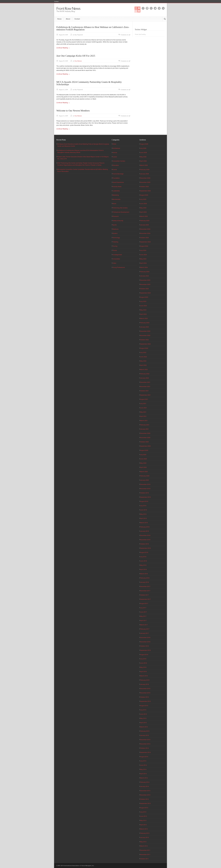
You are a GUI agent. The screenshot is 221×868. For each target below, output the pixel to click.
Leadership (116, 191)
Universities (116, 259)
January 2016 (144, 684)
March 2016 (144, 676)
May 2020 (143, 463)
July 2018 (143, 557)
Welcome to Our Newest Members (73, 110)
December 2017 (145, 586)
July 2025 (143, 199)
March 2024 (144, 267)
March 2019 (144, 523)
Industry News (117, 186)
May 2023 (143, 310)
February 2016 (144, 680)
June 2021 (143, 408)
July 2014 (143, 761)
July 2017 (143, 608)
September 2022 (145, 344)
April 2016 (143, 671)
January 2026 (144, 174)
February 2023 (144, 323)
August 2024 (144, 246)
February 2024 (144, 272)
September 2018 (145, 548)
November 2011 (145, 854)
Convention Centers (119, 161)
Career (115, 157)
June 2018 (143, 561)
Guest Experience (118, 182)
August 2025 (144, 195)
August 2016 (144, 654)
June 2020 (143, 459)
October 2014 (144, 748)
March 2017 (144, 625)
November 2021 (145, 386)
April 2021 (143, 416)
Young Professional (119, 267)
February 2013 (144, 833)
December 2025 (145, 178)
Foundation (116, 178)
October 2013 (144, 799)
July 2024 (143, 250)
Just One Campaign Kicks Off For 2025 (75, 55)
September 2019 (145, 497)
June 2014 (143, 765)
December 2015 (145, 688)
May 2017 (143, 616)
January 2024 (144, 276)
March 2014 (144, 778)
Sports (115, 225)
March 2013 (144, 829)
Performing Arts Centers (120, 208)
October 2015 (144, 697)
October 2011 (144, 859)
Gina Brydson (78, 61)
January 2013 (144, 837)
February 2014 (144, 782)
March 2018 (144, 574)
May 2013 (143, 820)
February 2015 (144, 731)
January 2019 (144, 531)
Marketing (116, 195)
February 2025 (144, 220)
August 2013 (144, 808)
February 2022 (144, 374)
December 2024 (145, 229)
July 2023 (143, 301)
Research (116, 216)
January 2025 (144, 225)
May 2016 (143, 667)
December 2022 (145, 331)
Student (115, 233)
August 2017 (144, 603)
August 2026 (144, 144)
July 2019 (143, 505)
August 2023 (144, 297)
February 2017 (144, 629)
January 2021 (144, 429)
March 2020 (144, 471)
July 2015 (143, 710)
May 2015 (143, 718)
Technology (116, 237)
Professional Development (121, 212)
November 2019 (145, 488)
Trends (115, 250)
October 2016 (144, 646)
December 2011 (145, 850)
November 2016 (145, 642)
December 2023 (145, 280)
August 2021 (144, 399)
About (68, 19)
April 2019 (143, 518)
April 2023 (143, 314)
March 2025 (144, 216)
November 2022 (145, 335)
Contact (56, 1)
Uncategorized (117, 254)
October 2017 (144, 595)
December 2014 (145, 739)
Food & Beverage (118, 174)
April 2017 (143, 620)
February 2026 (144, 169)
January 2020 (144, 480)
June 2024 (143, 254)
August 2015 (144, 705)
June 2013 (143, 816)
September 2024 (145, 242)
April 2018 (143, 569)
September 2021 (145, 395)
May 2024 (143, 259)
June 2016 (143, 663)
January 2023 (144, 327)
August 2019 (144, 501)
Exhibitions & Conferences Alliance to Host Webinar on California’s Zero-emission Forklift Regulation (92, 28)
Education (116, 165)
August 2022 (144, 348)
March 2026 (144, 165)
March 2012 (144, 846)
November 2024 (145, 233)
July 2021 (143, 403)
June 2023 (143, 306)
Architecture (116, 148)
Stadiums (115, 229)
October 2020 (144, 442)
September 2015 (145, 701)
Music (114, 203)
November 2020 (145, 437)
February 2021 (144, 425)
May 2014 (143, 769)
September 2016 (145, 650)
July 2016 (143, 659)
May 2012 (143, 842)
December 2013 (145, 791)
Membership (116, 199)
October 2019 (144, 493)
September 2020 (145, 446)
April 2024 (143, 263)
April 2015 (143, 722)
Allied (114, 144)
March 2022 (144, 369)
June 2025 (143, 203)
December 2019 (145, 484)
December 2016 (145, 637)
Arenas (115, 152)
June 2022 (143, 357)
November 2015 (145, 693)
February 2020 (144, 476)
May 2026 (143, 157)
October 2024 (144, 237)
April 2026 (143, 161)
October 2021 (144, 391)
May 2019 (143, 514)
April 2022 (143, 365)
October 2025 (144, 186)
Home (59, 19)
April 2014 (143, 774)
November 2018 (145, 540)
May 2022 (143, 361)
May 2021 (143, 412)
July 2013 (143, 812)
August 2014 (144, 757)
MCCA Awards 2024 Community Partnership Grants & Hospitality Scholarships (89, 83)
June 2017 (143, 612)
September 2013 (145, 803)
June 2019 (143, 510)
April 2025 (143, 212)
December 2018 (145, 535)
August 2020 (144, 450)
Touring (115, 246)
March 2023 (144, 318)
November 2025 (145, 182)
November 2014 (145, 744)
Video (114, 263)
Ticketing (115, 242)
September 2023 (145, 293)
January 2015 (144, 735)
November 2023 (145, 284)
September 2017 (145, 599)
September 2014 (145, 752)
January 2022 (144, 378)
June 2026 (143, 152)
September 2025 (145, 191)
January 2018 (144, 582)
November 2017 (145, 591)
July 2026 (143, 148)
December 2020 (145, 433)
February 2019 (144, 527)
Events (115, 169)
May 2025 (143, 208)
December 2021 (145, 382)
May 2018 (143, 565)
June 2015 (143, 714)
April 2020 (143, 467)
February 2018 (144, 578)
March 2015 (144, 727)
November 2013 (145, 795)
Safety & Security (118, 220)
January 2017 (144, 633)
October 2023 (144, 289)
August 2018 (144, 552)
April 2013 (143, 825)
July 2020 (143, 454)
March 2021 (144, 420)
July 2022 (143, 352)
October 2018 (144, 544)
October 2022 (144, 340)
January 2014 (144, 786)
